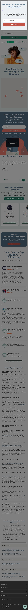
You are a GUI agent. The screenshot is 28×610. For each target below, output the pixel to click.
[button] (14, 24)
